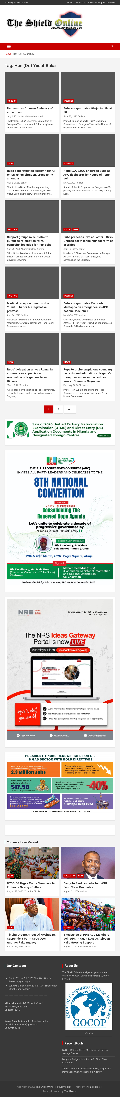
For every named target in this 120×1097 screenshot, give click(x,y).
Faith (67, 230)
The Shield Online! (45, 1086)
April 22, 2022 (13, 249)
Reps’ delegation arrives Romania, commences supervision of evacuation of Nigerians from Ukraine (30, 375)
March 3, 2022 (14, 385)
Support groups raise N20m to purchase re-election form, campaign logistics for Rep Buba (29, 241)
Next (70, 409)
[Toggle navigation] (9, 46)
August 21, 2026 (15, 946)
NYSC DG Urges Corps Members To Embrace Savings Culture (31, 885)
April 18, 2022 (70, 249)
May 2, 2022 (13, 182)
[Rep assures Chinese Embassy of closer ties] (32, 88)
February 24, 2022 (72, 385)
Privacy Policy (109, 2)
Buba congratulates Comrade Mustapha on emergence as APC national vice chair (85, 307)
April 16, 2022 (13, 315)
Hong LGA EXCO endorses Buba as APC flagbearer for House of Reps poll (86, 174)
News (10, 163)
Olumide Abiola (32, 891)
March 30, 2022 (71, 315)
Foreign (12, 101)
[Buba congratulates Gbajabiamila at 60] (88, 88)
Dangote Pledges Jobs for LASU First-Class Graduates (85, 885)
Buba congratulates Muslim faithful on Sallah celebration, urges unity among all (31, 174)
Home (69, 2)
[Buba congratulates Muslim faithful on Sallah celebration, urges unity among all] (32, 150)
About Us (80, 2)
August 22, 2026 (15, 891)
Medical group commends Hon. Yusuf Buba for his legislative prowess (28, 307)
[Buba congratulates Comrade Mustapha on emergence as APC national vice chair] (88, 283)
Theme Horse (93, 1086)
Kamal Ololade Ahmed (32, 116)
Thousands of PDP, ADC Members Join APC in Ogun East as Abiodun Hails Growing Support (86, 938)
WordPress (70, 1091)
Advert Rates (94, 2)
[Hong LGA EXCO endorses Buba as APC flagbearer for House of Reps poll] (88, 150)
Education (69, 876)
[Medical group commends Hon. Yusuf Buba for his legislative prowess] (32, 283)
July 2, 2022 (13, 116)
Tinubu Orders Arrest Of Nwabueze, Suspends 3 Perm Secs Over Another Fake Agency (31, 938)
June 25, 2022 (70, 116)
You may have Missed (22, 842)
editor (82, 116)
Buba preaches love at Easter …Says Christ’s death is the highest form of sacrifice (88, 241)
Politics (68, 101)
